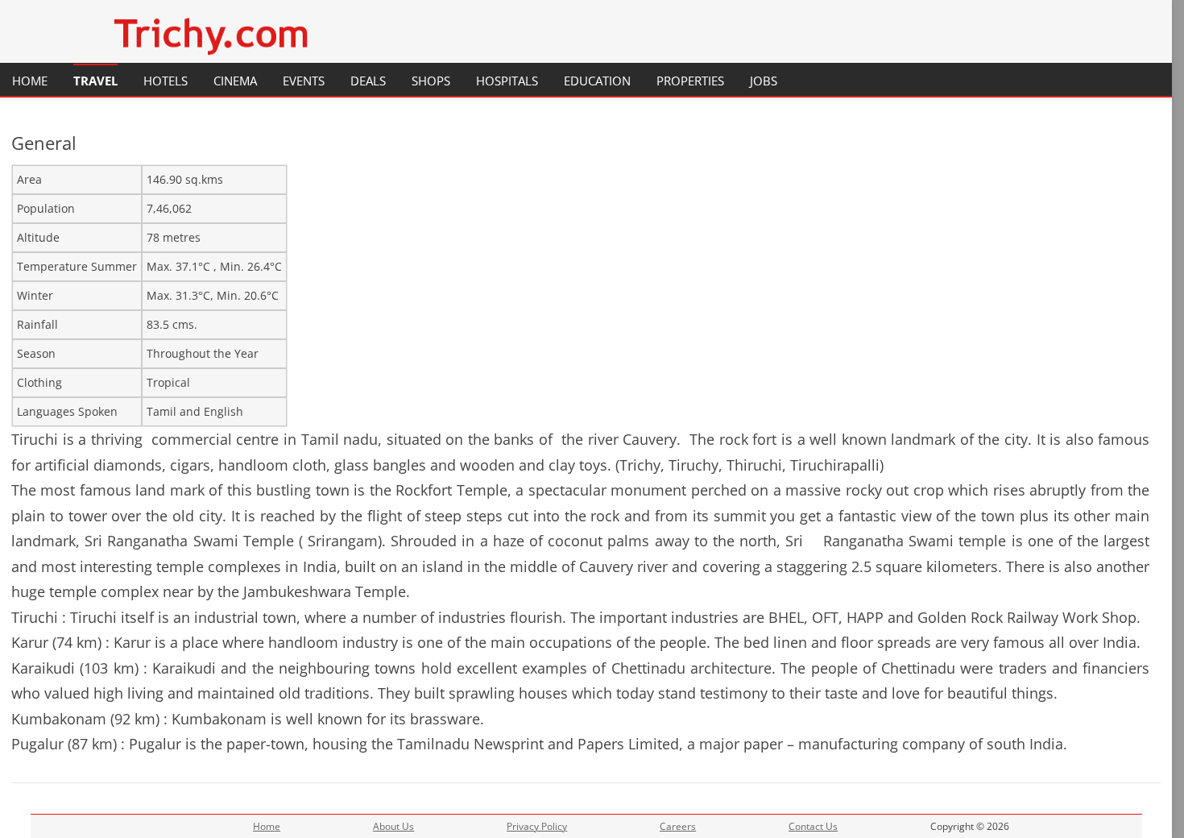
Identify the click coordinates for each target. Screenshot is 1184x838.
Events (304, 81)
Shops (431, 81)
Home (30, 81)
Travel (95, 81)
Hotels (165, 81)
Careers (678, 826)
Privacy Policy (537, 826)
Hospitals (507, 81)
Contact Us (813, 826)
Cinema (235, 81)
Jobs (763, 81)
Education (597, 81)
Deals (368, 81)
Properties (690, 81)
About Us (393, 826)
